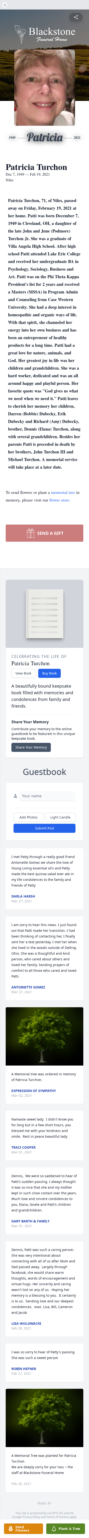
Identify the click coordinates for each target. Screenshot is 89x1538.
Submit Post (44, 828)
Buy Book (49, 673)
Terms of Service (58, 1517)
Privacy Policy (31, 1517)
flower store (59, 500)
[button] (44, 1036)
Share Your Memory (31, 747)
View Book (23, 673)
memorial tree (63, 492)
